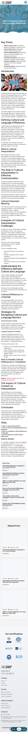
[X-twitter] (5, 673)
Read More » (5, 470)
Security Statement (5, 707)
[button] (25, 2)
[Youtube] (10, 673)
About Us (3, 681)
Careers (3, 683)
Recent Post (6, 463)
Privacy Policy (4, 703)
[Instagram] (13, 673)
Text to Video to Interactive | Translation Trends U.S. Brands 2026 (13, 496)
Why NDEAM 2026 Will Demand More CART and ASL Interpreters (13, 474)
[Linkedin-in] (7, 673)
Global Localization (5, 692)
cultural (13, 445)
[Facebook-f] (2, 673)
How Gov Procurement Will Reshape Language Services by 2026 (13, 489)
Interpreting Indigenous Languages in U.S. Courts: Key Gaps (13, 466)
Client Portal (4, 685)
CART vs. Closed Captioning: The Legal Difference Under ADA (14, 481)
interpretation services (19, 444)
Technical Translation (6, 696)
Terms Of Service (5, 705)
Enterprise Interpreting (6, 694)
